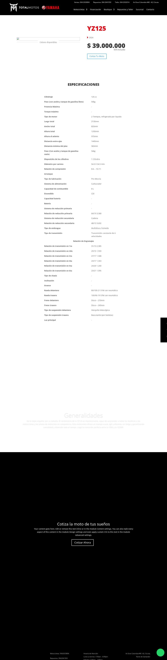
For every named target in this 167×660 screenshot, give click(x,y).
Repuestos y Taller (125, 9)
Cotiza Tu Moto (97, 56)
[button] (47, 49)
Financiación (95, 9)
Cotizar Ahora (82, 542)
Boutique (108, 9)
